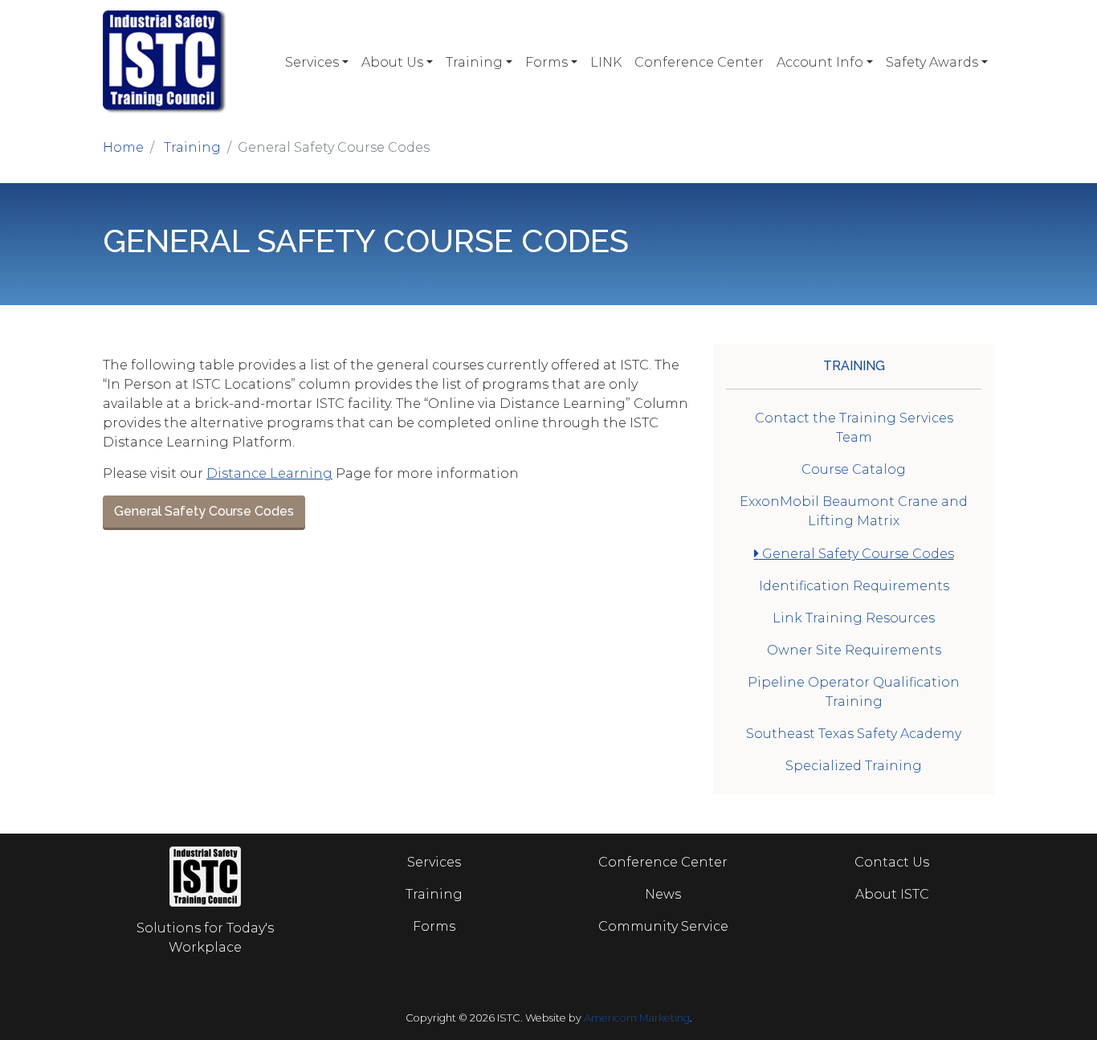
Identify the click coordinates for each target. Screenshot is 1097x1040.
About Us (392, 62)
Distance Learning (269, 473)
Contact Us (891, 862)
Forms (546, 62)
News (663, 894)
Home (123, 147)
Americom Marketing (637, 1018)
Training (474, 62)
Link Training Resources (854, 618)
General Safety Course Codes (204, 511)
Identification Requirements (854, 585)
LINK (606, 62)
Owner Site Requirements (854, 650)
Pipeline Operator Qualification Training (854, 692)
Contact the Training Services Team (854, 427)
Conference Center (699, 62)
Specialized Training (853, 765)
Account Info (820, 62)
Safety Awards (932, 62)
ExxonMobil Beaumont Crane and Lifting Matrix (854, 511)
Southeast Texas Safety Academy (853, 733)
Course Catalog (853, 469)
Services (312, 62)
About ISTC (892, 894)
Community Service (663, 926)
